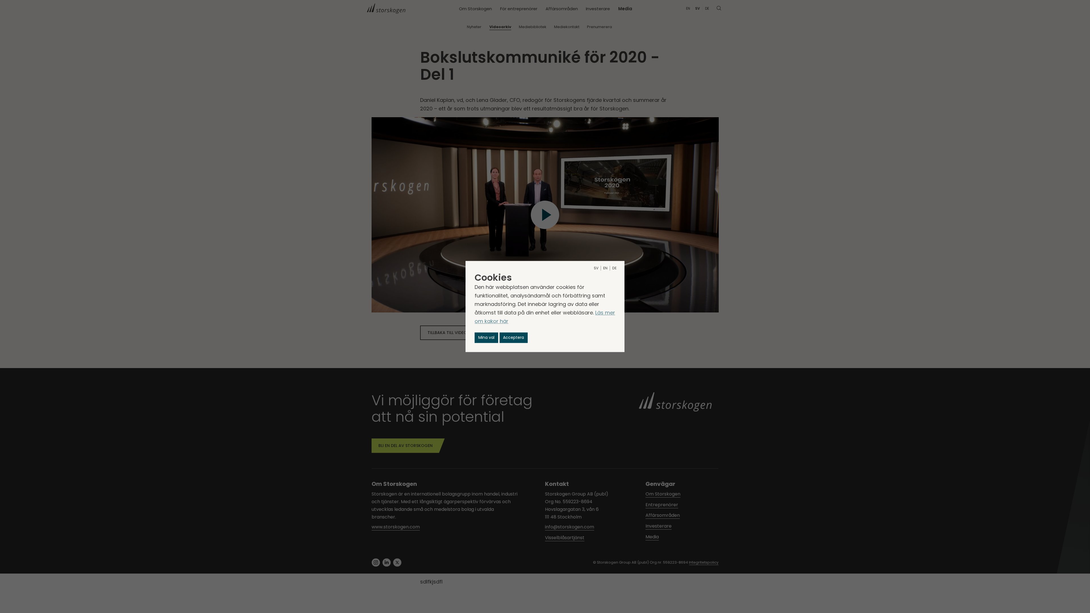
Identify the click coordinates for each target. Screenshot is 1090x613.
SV (596, 268)
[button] (486, 337)
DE (614, 268)
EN (605, 268)
